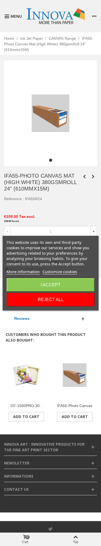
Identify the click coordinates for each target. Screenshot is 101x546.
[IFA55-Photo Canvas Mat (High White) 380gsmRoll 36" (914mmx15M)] (93, 177)
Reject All (51, 299)
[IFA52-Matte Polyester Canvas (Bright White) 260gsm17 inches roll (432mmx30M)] (84, 177)
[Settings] (94, 16)
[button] (50, 160)
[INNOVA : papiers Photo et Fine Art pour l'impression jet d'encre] (55, 16)
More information (23, 271)
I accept (51, 285)
